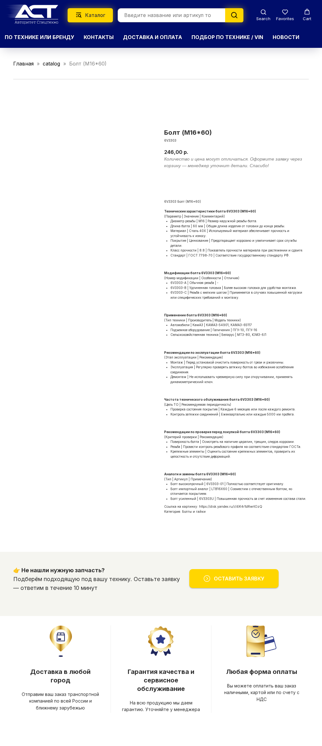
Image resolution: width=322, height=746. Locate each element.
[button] (263, 15)
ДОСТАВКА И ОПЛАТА (152, 37)
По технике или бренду (39, 37)
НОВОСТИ (286, 37)
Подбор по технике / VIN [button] (227, 37)
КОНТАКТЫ (99, 37)
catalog (51, 63)
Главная (23, 63)
